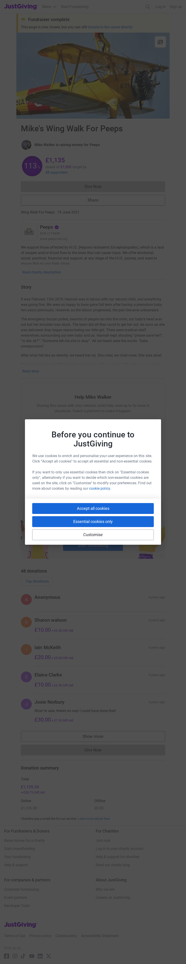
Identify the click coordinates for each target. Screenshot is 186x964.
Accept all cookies (93, 508)
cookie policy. (100, 488)
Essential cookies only (93, 521)
